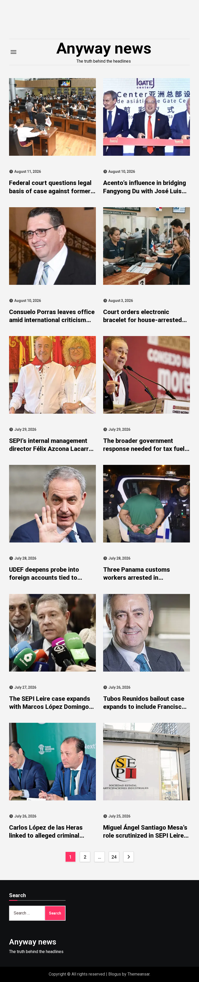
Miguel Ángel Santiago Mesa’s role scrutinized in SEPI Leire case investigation (145, 835)
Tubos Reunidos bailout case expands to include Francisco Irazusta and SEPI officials (144, 706)
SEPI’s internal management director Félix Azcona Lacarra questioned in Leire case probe (52, 448)
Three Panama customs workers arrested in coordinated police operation (143, 577)
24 (113, 857)
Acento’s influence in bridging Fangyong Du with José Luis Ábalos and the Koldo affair (144, 191)
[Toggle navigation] (13, 52)
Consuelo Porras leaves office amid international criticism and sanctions (52, 320)
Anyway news (103, 48)
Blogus (114, 974)
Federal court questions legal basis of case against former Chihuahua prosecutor (50, 191)
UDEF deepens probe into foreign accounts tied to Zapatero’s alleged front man (49, 577)
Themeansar (138, 974)
